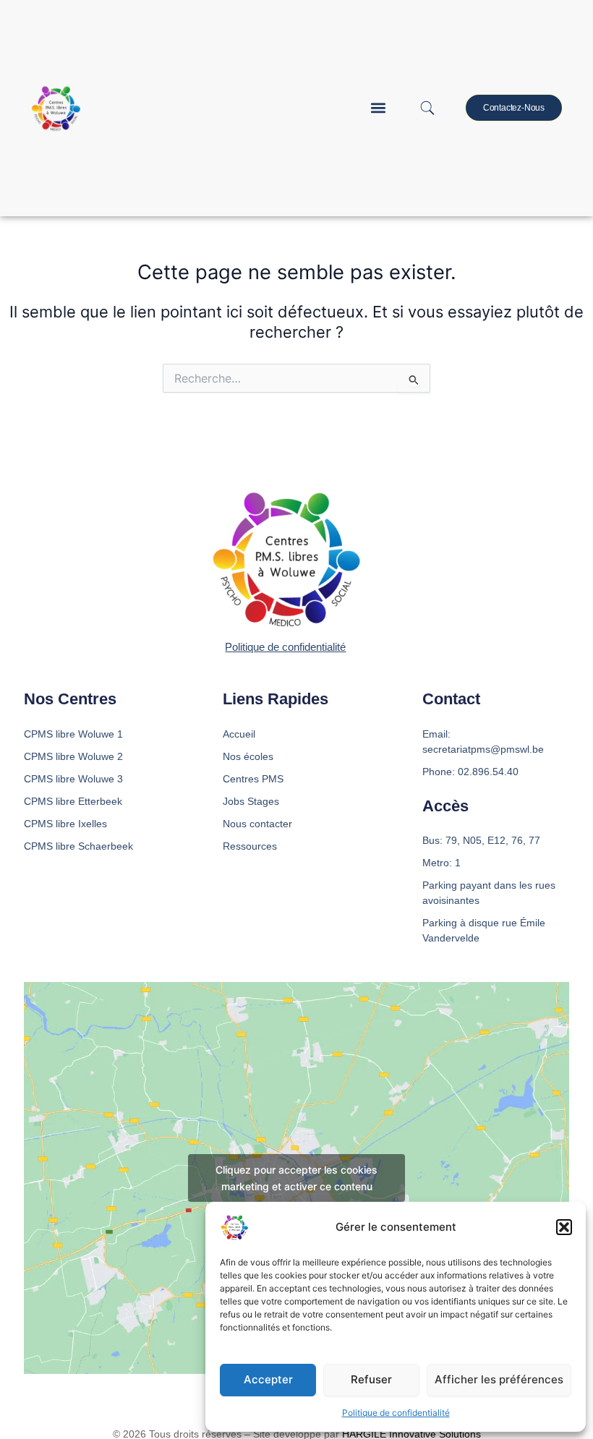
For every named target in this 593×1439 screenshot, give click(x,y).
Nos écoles (248, 756)
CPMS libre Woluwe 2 (73, 756)
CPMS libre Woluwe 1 (73, 734)
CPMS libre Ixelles (65, 823)
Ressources (250, 846)
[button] (564, 1227)
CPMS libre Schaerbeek (78, 846)
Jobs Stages (251, 801)
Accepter (268, 1379)
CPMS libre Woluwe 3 (73, 779)
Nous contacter (257, 823)
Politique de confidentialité (396, 1412)
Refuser (371, 1379)
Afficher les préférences (499, 1379)
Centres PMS (253, 779)
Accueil (239, 734)
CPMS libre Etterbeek (73, 801)
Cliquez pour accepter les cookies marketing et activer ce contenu (296, 1177)
